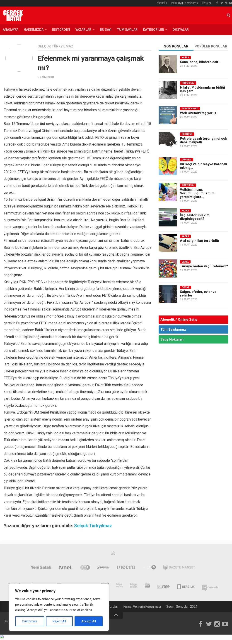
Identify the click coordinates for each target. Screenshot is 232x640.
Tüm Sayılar (127, 29)
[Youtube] (230, 3)
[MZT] (149, 568)
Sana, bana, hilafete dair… (200, 62)
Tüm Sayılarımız (173, 329)
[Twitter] (221, 3)
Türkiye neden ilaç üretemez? (204, 266)
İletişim (206, 3)
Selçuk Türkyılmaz (55, 46)
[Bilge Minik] (134, 586)
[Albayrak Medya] (113, 554)
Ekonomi (187, 134)
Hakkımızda (34, 29)
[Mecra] (125, 568)
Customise (29, 621)
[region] (59, 607)
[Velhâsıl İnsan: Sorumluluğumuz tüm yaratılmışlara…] (168, 192)
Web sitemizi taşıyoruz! (199, 113)
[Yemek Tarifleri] (103, 568)
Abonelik (162, 3)
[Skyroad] (163, 586)
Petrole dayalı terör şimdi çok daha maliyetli (203, 140)
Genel (185, 262)
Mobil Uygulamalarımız (184, 3)
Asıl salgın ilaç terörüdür (199, 241)
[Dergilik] (186, 586)
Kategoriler (153, 29)
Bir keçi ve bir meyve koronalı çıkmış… (203, 166)
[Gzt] (85, 568)
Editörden (61, 29)
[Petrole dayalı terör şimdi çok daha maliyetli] (168, 141)
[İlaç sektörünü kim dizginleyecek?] (168, 217)
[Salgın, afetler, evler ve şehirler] (168, 294)
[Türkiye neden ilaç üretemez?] (168, 268)
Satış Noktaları (172, 339)
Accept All (88, 621)
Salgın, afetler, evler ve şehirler (198, 293)
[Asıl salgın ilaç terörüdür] (168, 243)
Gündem (186, 159)
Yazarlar (83, 29)
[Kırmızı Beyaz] (147, 586)
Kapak (185, 57)
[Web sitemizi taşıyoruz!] (168, 115)
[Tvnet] (66, 568)
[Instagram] (226, 3)
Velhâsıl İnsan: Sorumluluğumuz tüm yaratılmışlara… (197, 193)
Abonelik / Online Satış (178, 320)
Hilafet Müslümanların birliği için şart (202, 89)
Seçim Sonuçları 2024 (181, 606)
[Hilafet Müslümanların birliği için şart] (168, 90)
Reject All (59, 621)
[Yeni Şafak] (41, 568)
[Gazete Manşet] (179, 568)
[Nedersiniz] (210, 586)
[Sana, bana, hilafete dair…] (168, 64)
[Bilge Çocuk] (119, 586)
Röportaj (188, 83)
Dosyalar (181, 29)
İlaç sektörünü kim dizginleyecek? (194, 217)
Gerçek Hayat (190, 108)
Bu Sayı (105, 29)
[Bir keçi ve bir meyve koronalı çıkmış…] (168, 166)
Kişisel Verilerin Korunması (142, 606)
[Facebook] (217, 3)
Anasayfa (10, 29)
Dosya (185, 287)
